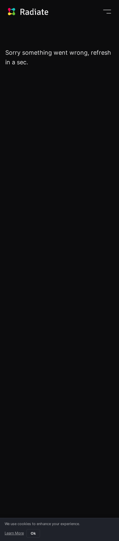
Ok (33, 533)
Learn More (14, 533)
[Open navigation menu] (107, 12)
